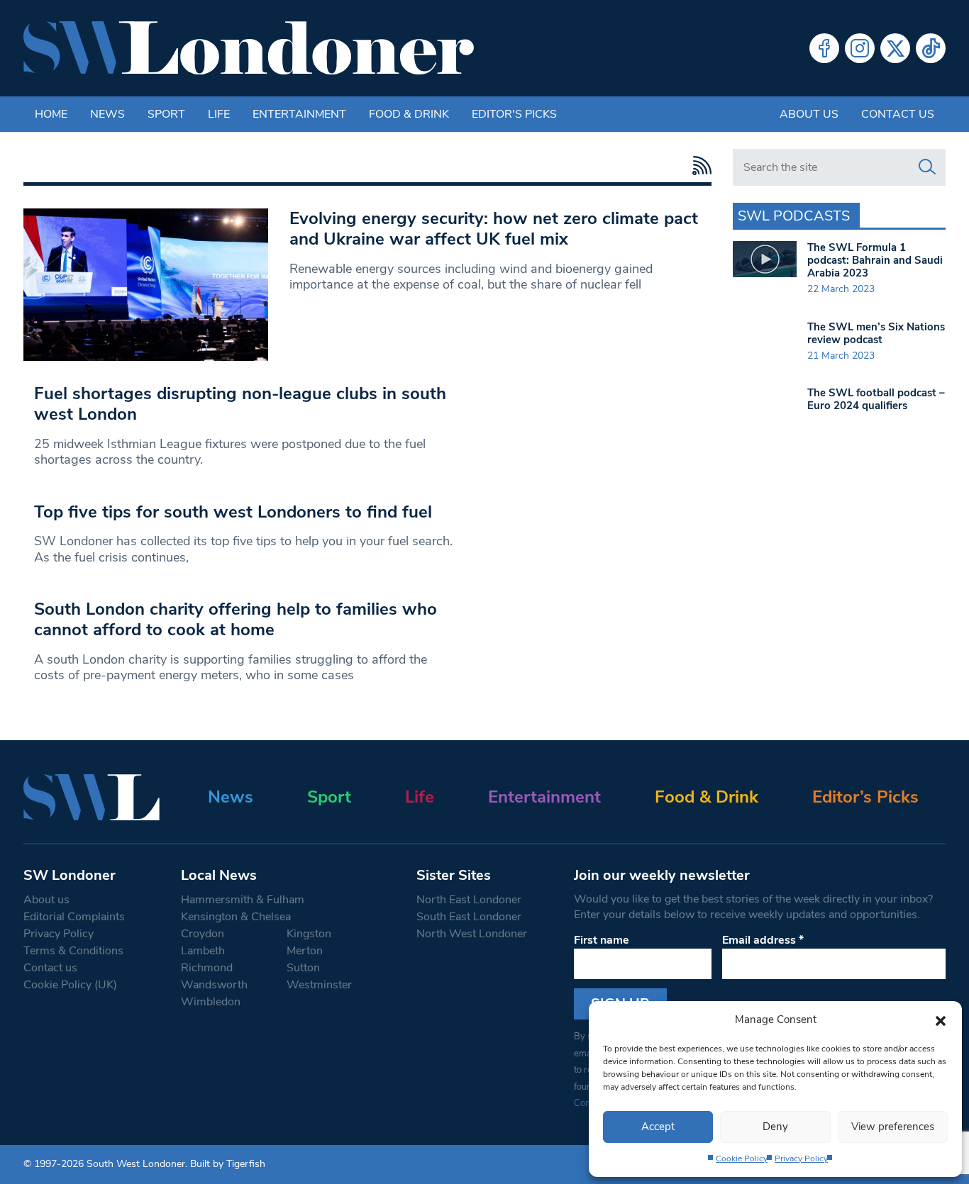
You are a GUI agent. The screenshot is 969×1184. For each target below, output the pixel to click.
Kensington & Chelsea (236, 917)
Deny (775, 1126)
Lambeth (203, 951)
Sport (166, 114)
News (107, 114)
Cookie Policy (742, 1158)
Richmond (207, 968)
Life (219, 114)
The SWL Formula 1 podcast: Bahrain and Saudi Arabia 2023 (875, 260)
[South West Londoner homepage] (248, 48)
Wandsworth (214, 985)
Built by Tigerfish (227, 1164)
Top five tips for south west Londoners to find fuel (233, 512)
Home (51, 114)
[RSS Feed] (698, 165)
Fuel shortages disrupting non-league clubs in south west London (240, 403)
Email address (763, 940)
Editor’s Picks (865, 796)
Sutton (303, 968)
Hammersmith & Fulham (242, 899)
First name (601, 940)
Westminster (319, 985)
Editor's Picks (514, 114)
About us (809, 114)
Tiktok (931, 48)
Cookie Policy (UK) (70, 985)
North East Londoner (468, 899)
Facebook (824, 48)
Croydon (202, 934)
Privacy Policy (801, 1158)
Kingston (309, 934)
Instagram (860, 48)
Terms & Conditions (73, 951)
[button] (941, 1019)
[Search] (927, 167)
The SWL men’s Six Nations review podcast (876, 333)
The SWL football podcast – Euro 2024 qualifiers (876, 399)
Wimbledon (210, 1002)
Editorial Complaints (74, 917)
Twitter (895, 48)
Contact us (897, 114)
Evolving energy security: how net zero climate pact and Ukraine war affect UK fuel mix (493, 228)
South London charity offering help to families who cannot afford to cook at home (235, 619)
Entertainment (299, 114)
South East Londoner (468, 917)
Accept (658, 1126)
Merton (305, 951)
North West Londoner (471, 934)
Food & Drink (409, 114)
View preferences (892, 1126)
